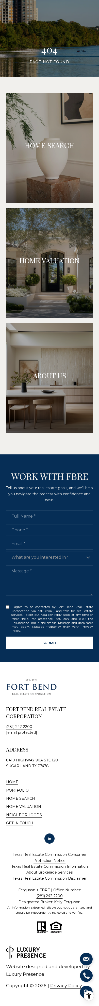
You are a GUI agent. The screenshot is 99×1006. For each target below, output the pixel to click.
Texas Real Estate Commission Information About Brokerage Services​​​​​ (49, 869)
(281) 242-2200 (19, 726)
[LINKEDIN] (49, 838)
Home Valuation (23, 806)
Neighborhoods (24, 815)
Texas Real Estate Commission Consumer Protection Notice (50, 857)
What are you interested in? (39, 557)
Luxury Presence (25, 974)
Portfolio (17, 790)
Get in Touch (19, 823)
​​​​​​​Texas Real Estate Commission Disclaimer (50, 878)
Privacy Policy (66, 985)
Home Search (20, 798)
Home (12, 782)
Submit (49, 643)
